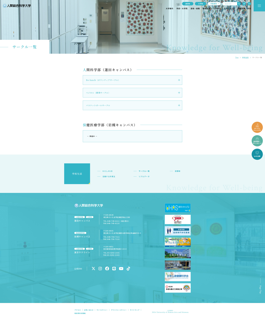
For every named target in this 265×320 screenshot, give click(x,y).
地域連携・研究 (244, 8)
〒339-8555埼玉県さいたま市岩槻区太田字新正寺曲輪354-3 (122, 232)
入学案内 (217, 8)
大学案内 (169, 8)
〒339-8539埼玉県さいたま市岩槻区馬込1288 (116, 216)
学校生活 (206, 8)
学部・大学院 (181, 8)
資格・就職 (195, 8)
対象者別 (213, 4)
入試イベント (229, 8)
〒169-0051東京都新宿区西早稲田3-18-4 (114, 248)
